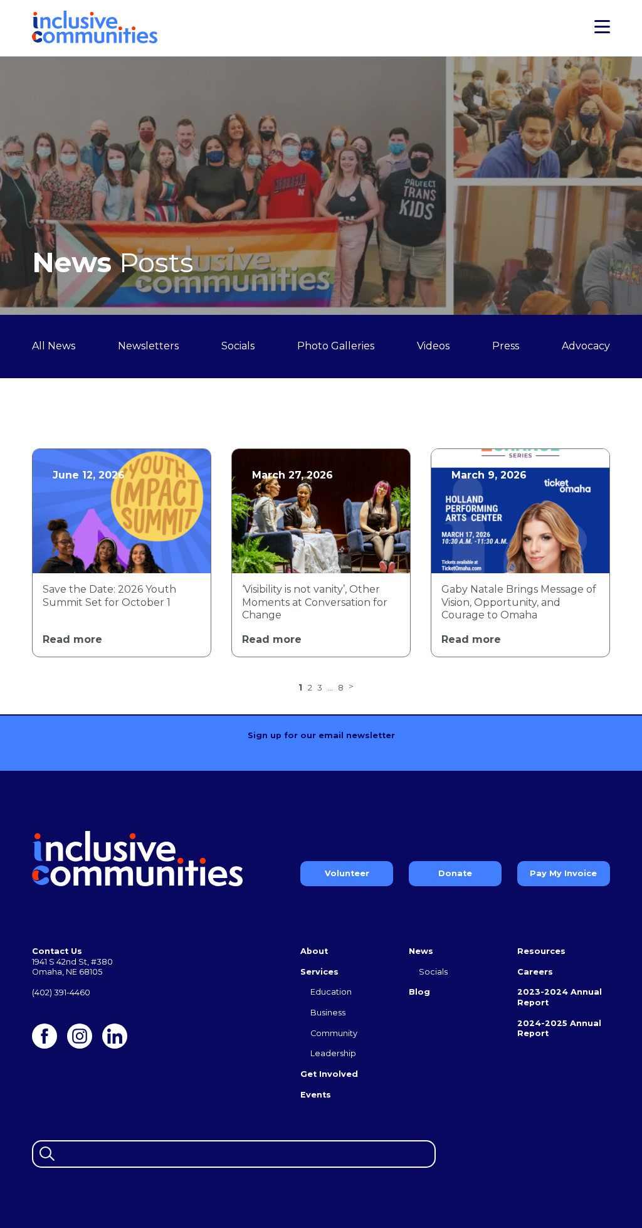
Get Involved (329, 1074)
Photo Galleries (335, 346)
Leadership (333, 1053)
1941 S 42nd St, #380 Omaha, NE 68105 (72, 967)
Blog (419, 992)
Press (505, 346)
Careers (535, 972)
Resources (541, 951)
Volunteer (347, 873)
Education (331, 992)
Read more (72, 639)
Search (45, 1152)
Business (327, 1012)
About (314, 951)
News (421, 951)
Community (333, 1033)
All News (53, 346)
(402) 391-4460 (61, 992)
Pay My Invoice (563, 873)
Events (315, 1094)
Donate (455, 873)
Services (319, 972)
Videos (433, 346)
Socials (238, 346)
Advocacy (586, 346)
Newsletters (148, 346)
